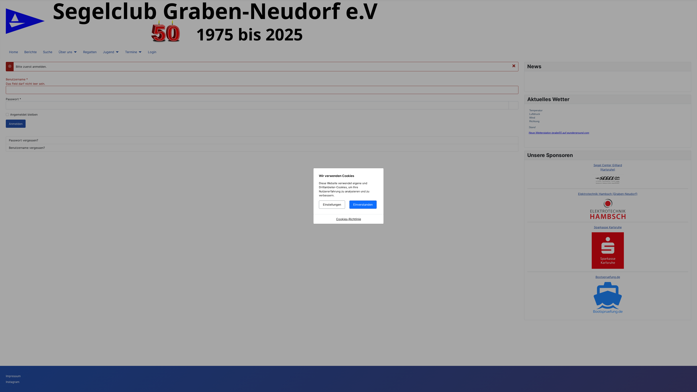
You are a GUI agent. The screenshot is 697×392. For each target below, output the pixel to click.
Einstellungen (332, 204)
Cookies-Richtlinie (348, 219)
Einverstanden (363, 204)
